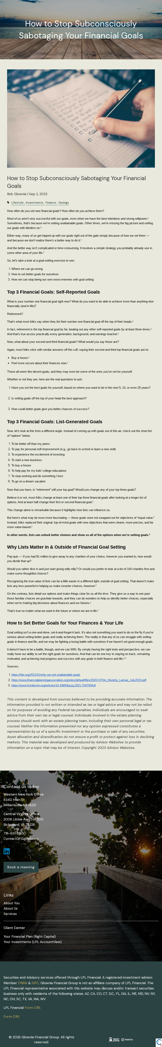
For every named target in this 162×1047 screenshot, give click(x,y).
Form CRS (32, 1007)
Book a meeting (21, 867)
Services (10, 914)
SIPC (35, 983)
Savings (63, 203)
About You (12, 903)
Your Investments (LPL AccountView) (33, 942)
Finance (51, 203)
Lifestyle (17, 203)
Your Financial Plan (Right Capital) (30, 936)
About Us (11, 908)
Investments (34, 203)
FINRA (22, 983)
